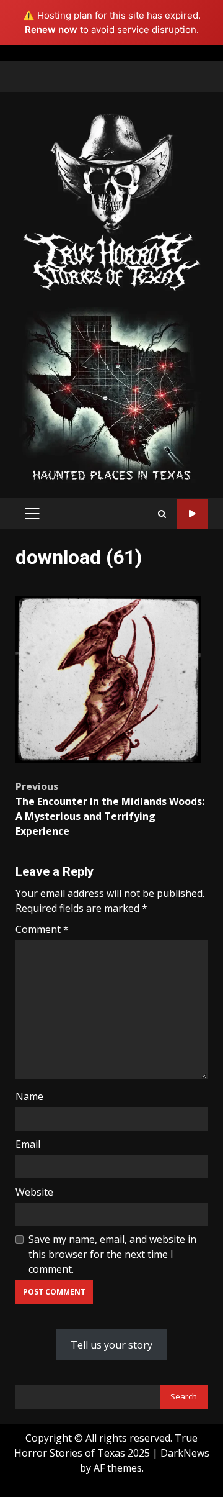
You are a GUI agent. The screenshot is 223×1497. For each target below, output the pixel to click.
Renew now (51, 29)
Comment (42, 929)
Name (29, 1096)
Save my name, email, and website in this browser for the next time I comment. (112, 1254)
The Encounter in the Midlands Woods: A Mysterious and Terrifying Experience (109, 809)
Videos (192, 514)
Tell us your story (111, 1345)
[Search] (162, 514)
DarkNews (184, 1453)
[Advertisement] (111, 394)
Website (34, 1192)
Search (183, 1396)
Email (27, 1144)
